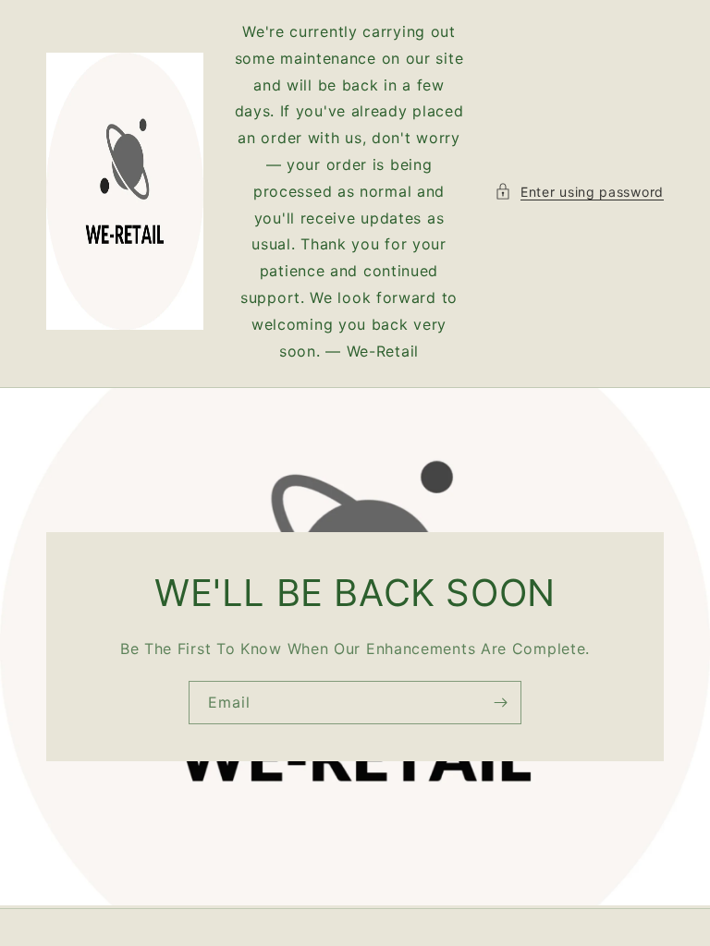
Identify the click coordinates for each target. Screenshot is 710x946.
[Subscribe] (500, 702)
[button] (579, 191)
